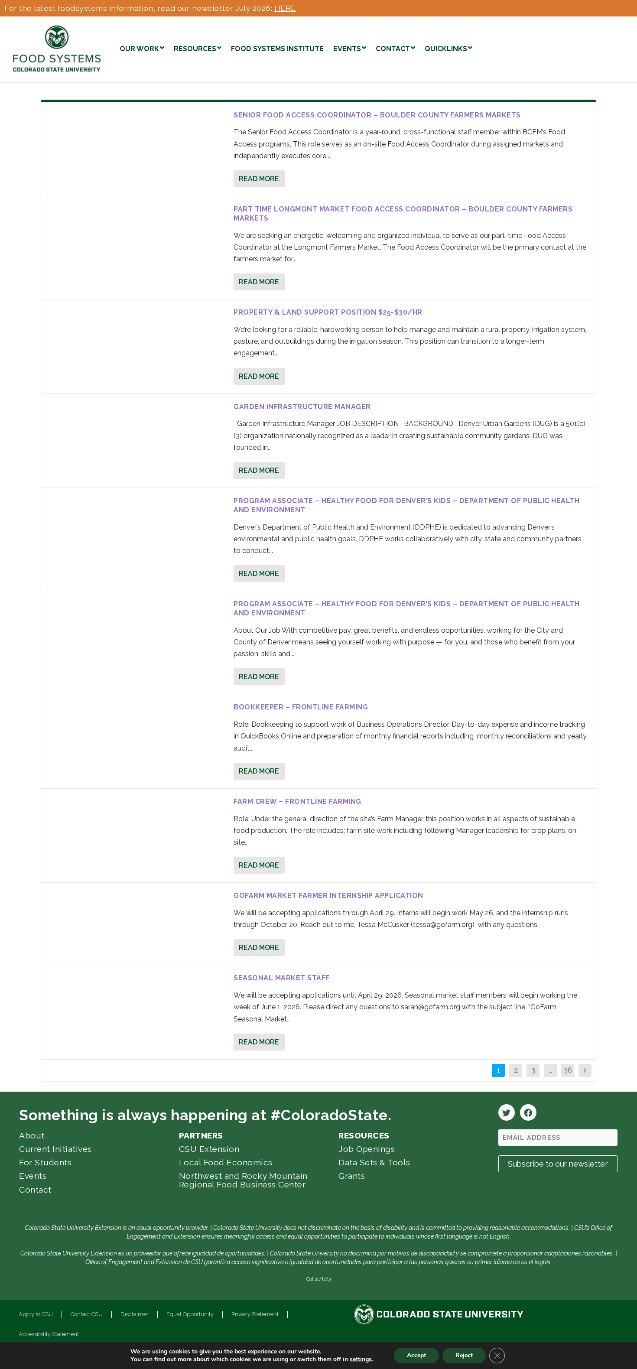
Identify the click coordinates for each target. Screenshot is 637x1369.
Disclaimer (134, 1314)
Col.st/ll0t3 (318, 1279)
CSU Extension (209, 1149)
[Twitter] (506, 1112)
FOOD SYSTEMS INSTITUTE (277, 49)
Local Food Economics (226, 1162)
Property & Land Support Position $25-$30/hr (328, 312)
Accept (416, 1355)
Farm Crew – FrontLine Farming (297, 801)
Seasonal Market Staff (282, 978)
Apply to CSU (36, 1314)
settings (361, 1359)
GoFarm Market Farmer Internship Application (328, 895)
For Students (45, 1162)
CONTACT (393, 49)
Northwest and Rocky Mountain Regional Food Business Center (243, 1180)
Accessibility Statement (49, 1334)
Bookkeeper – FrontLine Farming (301, 707)
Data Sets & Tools (374, 1162)
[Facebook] (528, 1112)
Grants (351, 1175)
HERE (285, 8)
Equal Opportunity (190, 1314)
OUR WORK (139, 49)
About (32, 1135)
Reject (464, 1355)
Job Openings (366, 1149)
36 (568, 1070)
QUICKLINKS (446, 49)
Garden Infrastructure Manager (302, 407)
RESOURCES (195, 49)
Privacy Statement (255, 1314)
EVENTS (347, 49)
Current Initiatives (55, 1149)
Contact (35, 1189)
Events (32, 1175)
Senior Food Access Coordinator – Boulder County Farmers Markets (377, 115)
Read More (259, 179)
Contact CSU (87, 1314)
